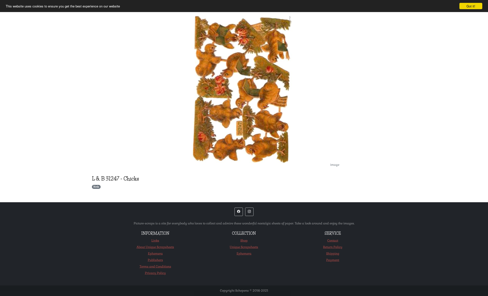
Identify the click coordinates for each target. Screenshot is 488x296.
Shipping (332, 254)
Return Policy (332, 247)
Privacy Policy (155, 273)
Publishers (155, 260)
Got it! (470, 6)
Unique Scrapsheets (244, 247)
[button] (238, 212)
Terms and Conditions (155, 266)
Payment (332, 260)
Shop (244, 241)
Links (155, 241)
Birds (96, 186)
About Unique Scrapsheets (155, 247)
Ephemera (155, 254)
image (334, 165)
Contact (332, 241)
